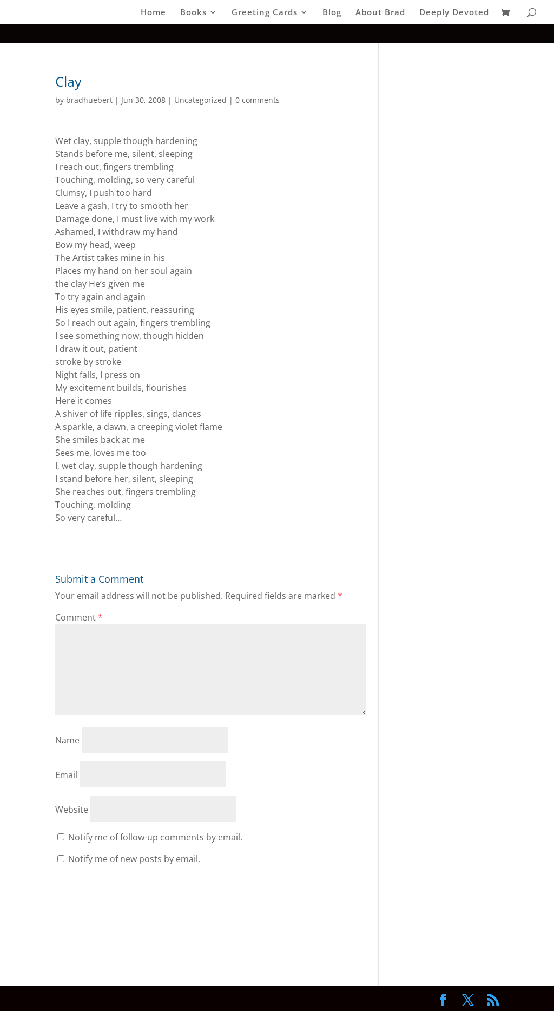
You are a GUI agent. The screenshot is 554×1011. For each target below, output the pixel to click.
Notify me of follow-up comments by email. (155, 837)
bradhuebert (89, 100)
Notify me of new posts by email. (134, 859)
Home (153, 12)
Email (66, 775)
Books (193, 12)
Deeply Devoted (454, 12)
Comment (79, 617)
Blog (331, 12)
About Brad (380, 12)
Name (67, 740)
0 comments (257, 100)
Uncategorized (200, 100)
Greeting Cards (265, 12)
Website (71, 810)
